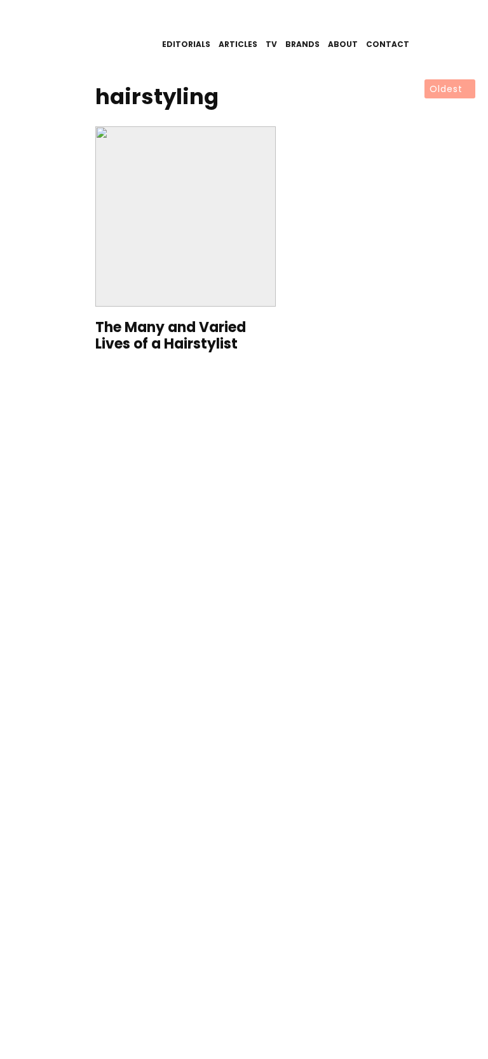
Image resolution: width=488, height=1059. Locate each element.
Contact (387, 44)
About (343, 44)
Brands (302, 44)
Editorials (186, 44)
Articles (238, 44)
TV (271, 44)
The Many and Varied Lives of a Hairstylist (170, 336)
